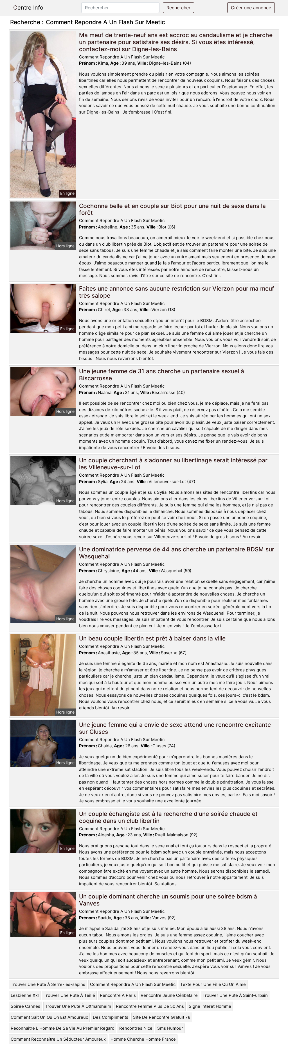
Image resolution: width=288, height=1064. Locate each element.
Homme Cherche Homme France (143, 1039)
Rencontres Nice (135, 1028)
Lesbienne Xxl (25, 995)
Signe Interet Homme (210, 1006)
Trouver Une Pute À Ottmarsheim (78, 1006)
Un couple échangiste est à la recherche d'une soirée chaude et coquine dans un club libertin (168, 817)
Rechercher (178, 7)
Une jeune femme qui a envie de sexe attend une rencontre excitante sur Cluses (175, 728)
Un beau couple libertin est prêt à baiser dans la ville (152, 638)
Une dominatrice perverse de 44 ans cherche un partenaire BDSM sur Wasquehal (176, 553)
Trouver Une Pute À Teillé (69, 995)
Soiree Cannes (25, 1006)
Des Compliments (110, 1017)
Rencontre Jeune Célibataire (169, 995)
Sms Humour (170, 1028)
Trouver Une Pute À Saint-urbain (235, 995)
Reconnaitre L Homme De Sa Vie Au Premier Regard (62, 1028)
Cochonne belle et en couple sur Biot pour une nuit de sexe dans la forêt (172, 209)
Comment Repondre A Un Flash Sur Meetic (133, 984)
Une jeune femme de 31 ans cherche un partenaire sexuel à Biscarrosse (161, 375)
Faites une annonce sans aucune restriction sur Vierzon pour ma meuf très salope (176, 292)
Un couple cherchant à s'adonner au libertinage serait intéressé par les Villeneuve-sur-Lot (173, 464)
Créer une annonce (251, 7)
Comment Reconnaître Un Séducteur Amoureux (58, 1039)
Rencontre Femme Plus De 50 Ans (150, 1006)
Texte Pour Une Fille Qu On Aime (213, 984)
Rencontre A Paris (118, 995)
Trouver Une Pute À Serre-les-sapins (48, 984)
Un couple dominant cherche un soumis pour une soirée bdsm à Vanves (168, 900)
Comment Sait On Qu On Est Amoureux (49, 1017)
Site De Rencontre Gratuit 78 (161, 1017)
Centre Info (28, 7)
